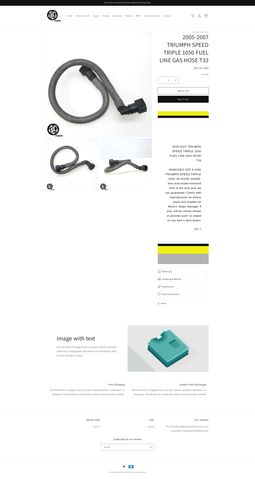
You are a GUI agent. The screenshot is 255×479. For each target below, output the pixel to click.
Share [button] (163, 303)
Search (96, 426)
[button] (193, 16)
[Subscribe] (150, 447)
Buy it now (183, 99)
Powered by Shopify (138, 472)
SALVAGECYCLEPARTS (123, 472)
